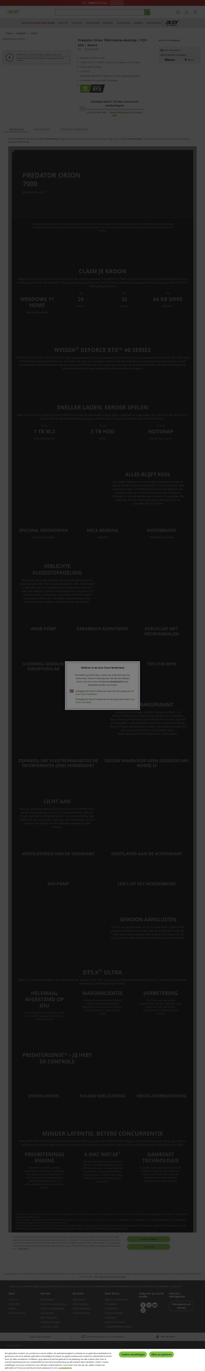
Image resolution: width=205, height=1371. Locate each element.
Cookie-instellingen (133, 1354)
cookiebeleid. (65, 1367)
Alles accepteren (161, 1354)
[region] (102, 1360)
